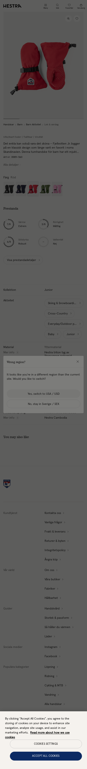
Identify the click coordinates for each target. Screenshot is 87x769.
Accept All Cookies (46, 756)
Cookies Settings (46, 744)
